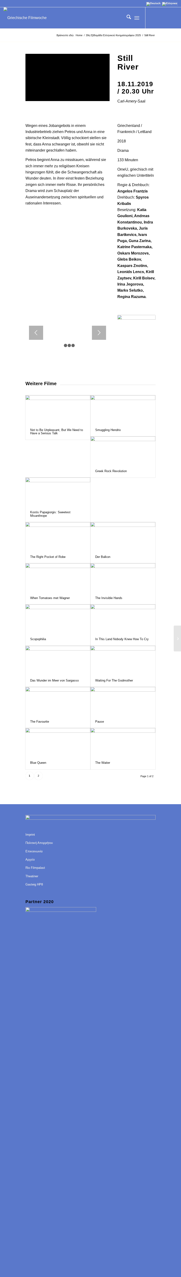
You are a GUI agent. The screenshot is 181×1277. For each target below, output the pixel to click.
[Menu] (136, 18)
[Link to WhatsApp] (173, 17)
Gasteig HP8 (34, 884)
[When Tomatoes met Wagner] (57, 577)
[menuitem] (126, 17)
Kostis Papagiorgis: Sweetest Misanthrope (50, 513)
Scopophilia (38, 639)
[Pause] (122, 701)
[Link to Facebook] (152, 17)
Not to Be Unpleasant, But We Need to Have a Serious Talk (56, 431)
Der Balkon (102, 557)
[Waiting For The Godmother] (122, 660)
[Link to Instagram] (166, 17)
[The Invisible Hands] (122, 577)
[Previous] (36, 333)
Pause (99, 721)
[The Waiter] (122, 742)
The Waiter (102, 762)
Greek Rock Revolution (111, 471)
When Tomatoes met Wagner (50, 598)
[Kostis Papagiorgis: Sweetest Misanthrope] (57, 492)
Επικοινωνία (34, 851)
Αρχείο (30, 859)
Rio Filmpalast (35, 868)
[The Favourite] (57, 701)
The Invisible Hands (108, 598)
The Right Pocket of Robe (48, 557)
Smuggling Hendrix (108, 430)
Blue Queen (38, 762)
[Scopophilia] (57, 618)
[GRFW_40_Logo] (25, 17)
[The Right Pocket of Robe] (57, 536)
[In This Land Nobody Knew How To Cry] (122, 618)
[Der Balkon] (122, 536)
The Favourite (39, 721)
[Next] (99, 333)
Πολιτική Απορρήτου (39, 843)
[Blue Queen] (57, 742)
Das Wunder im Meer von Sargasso (54, 680)
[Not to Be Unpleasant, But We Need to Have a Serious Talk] (57, 409)
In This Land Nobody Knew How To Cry (122, 639)
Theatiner (31, 876)
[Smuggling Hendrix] (122, 409)
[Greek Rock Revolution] (122, 450)
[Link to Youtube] (159, 17)
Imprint (30, 834)
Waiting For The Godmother (114, 680)
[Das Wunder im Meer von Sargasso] (57, 660)
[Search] (126, 17)
